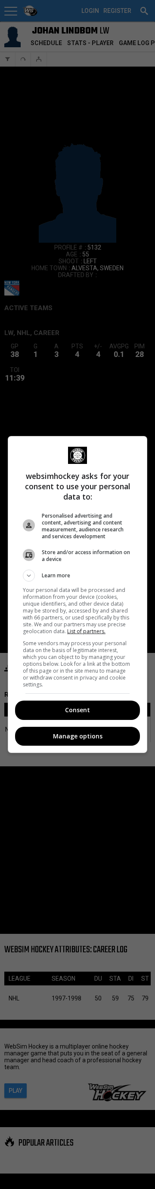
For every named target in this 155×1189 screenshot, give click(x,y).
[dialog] (77, 594)
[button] (77, 576)
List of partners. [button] (86, 631)
